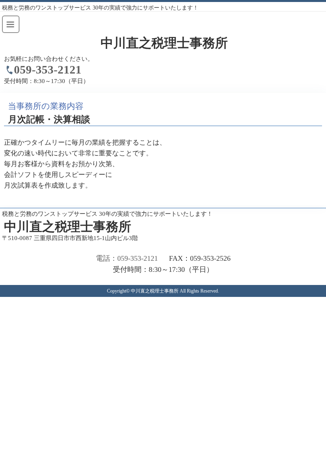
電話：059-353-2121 (127, 258)
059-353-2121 (48, 69)
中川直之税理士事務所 (164, 43)
